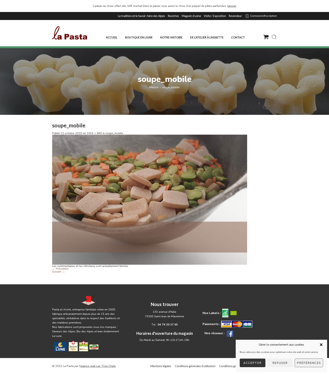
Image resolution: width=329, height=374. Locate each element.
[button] (321, 345)
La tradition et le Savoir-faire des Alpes (141, 16)
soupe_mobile (171, 87)
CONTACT (238, 37)
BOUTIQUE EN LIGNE (139, 37)
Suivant (58, 271)
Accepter (252, 363)
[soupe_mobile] (149, 199)
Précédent (60, 269)
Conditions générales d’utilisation (195, 366)
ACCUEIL (111, 37)
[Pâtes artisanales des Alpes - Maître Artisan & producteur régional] (69, 33)
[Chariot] (266, 37)
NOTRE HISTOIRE (171, 37)
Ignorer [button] (231, 6)
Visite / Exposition (215, 16)
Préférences (309, 363)
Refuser (280, 363)
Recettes (173, 16)
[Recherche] (274, 37)
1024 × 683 (94, 133)
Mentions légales (160, 366)
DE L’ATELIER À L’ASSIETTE (207, 37)
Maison (153, 87)
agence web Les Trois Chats (98, 366)
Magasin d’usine (191, 16)
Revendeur (235, 16)
